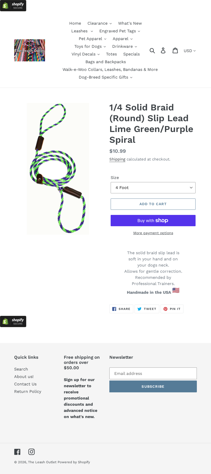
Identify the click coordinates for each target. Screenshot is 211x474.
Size (115, 177)
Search (21, 369)
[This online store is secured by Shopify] (13, 9)
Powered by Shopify (74, 462)
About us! (23, 376)
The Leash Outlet (42, 462)
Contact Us (25, 384)
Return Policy (27, 391)
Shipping (117, 159)
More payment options (153, 233)
